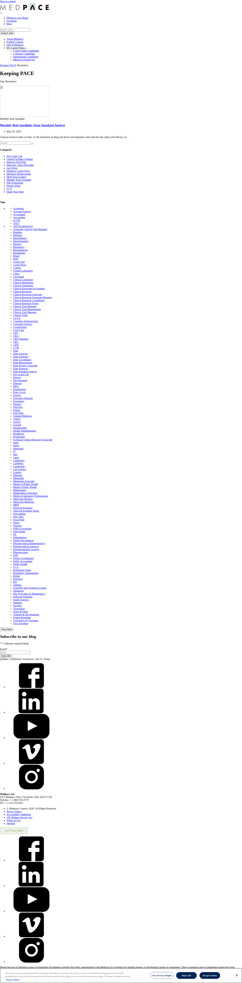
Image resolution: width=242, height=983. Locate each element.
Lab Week (12, 168)
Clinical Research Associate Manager (32, 297)
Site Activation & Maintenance (29, 593)
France (16, 410)
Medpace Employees (24, 59)
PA (14, 534)
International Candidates (25, 56)
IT (14, 451)
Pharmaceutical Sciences (26, 546)
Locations (12, 20)
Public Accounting (22, 561)
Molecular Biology (23, 499)
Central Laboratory (23, 270)
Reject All (186, 975)
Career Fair (19, 261)
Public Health (20, 564)
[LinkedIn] (31, 712)
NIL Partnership (15, 182)
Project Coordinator (23, 558)
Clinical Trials (20, 315)
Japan (16, 457)
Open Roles (19, 531)
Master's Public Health (25, 487)
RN (15, 582)
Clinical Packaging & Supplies (29, 288)
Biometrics (18, 247)
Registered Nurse (22, 570)
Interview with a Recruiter (20, 165)
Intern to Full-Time (16, 162)
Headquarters (20, 427)
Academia (18, 208)
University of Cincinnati (25, 620)
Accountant (19, 214)
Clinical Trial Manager (25, 312)
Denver (17, 377)
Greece (17, 422)
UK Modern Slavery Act (19, 817)
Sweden (17, 605)
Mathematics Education (25, 493)
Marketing (18, 478)
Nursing (17, 525)
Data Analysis (20, 353)
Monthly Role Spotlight (19, 179)
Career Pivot (19, 264)
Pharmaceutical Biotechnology (29, 543)
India (15, 442)
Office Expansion (22, 528)
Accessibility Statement (19, 814)
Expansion (18, 401)
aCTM (16, 220)
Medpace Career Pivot (18, 171)
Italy (15, 454)
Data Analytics (20, 356)
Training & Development (26, 614)
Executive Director (23, 398)
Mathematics (19, 490)
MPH (16, 505)
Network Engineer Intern (26, 510)
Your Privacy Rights (13, 830)
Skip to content (8, 1)
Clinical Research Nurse (25, 303)
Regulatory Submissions (25, 573)
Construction (20, 327)
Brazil (16, 256)
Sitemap (11, 823)
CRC (16, 342)
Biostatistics (19, 253)
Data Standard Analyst (25, 371)
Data (15, 350)
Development (20, 380)
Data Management (22, 362)
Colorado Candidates (24, 53)
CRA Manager (20, 339)
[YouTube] (31, 737)
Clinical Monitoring (23, 282)
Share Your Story (15, 191)
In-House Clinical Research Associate (32, 439)
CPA (15, 333)
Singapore (18, 590)
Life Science (19, 469)
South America (21, 599)
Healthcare (18, 433)
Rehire (16, 576)
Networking (19, 513)
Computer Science (22, 324)
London (17, 472)
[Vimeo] (31, 763)
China (16, 273)
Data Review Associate (25, 365)
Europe (17, 395)
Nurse (16, 522)
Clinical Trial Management (27, 309)
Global (16, 419)
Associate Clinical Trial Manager (30, 229)
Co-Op (16, 318)
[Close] (236, 975)
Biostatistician (20, 250)
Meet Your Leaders (16, 177)
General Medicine (22, 416)
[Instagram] (31, 788)
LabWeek (18, 463)
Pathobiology (20, 537)
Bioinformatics (20, 241)
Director (17, 383)
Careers (17, 267)
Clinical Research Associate (27, 294)
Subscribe (6, 656)
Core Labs (18, 330)
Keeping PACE (8, 65)
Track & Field (20, 611)
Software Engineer (23, 596)
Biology (17, 244)
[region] (121, 975)
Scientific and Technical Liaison (29, 588)
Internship (18, 448)
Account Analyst (22, 211)
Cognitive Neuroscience (25, 321)
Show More (6, 629)
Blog (9, 23)
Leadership (19, 466)
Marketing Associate (23, 481)
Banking (17, 232)
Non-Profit (18, 519)
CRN (16, 344)
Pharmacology (20, 552)
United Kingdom (22, 617)
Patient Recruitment (23, 540)
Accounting (19, 217)
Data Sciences (20, 368)
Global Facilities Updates (20, 159)
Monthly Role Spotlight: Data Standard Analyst (32, 125)
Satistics (17, 585)
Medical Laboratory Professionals (30, 496)
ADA (16, 223)
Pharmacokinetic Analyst (26, 549)
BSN (15, 259)
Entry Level (19, 392)
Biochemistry (20, 238)
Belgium (17, 235)
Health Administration (24, 430)
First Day (18, 407)
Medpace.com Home (17, 17)
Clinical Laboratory (23, 279)
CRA (16, 336)
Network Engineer (22, 507)
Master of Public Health (25, 484)
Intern (16, 445)
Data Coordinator (22, 359)
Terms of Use (14, 820)
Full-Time (18, 413)
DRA (16, 386)
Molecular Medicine (23, 502)
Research (18, 579)
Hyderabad (19, 436)
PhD (15, 555)
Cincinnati (18, 276)
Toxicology (19, 608)
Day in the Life (14, 156)
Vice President (20, 623)
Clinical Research (22, 291)
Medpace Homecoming (19, 174)
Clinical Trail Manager (25, 306)
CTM (16, 347)
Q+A (9, 188)
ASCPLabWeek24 (23, 226)
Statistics (17, 602)
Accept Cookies (210, 975)
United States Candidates (26, 50)
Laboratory (19, 460)
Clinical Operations (23, 285)
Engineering (19, 389)
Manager (17, 475)
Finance (17, 404)
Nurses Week (13, 185)
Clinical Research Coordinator (29, 300)
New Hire (18, 516)
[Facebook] (31, 687)
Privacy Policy (14, 811)
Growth (17, 424)
